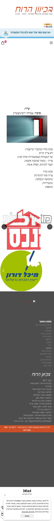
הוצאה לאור (46, 351)
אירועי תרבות (46, 333)
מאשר (27, 516)
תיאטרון (48, 330)
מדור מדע (47, 365)
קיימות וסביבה (45, 359)
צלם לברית (47, 336)
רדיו (49, 345)
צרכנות (48, 356)
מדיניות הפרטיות (28, 511)
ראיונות (48, 339)
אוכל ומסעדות (45, 353)
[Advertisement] (27, 75)
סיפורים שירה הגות (43, 324)
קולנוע (48, 342)
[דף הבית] (34, 11)
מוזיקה (48, 327)
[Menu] (51, 43)
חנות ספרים (46, 362)
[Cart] (3, 43)
